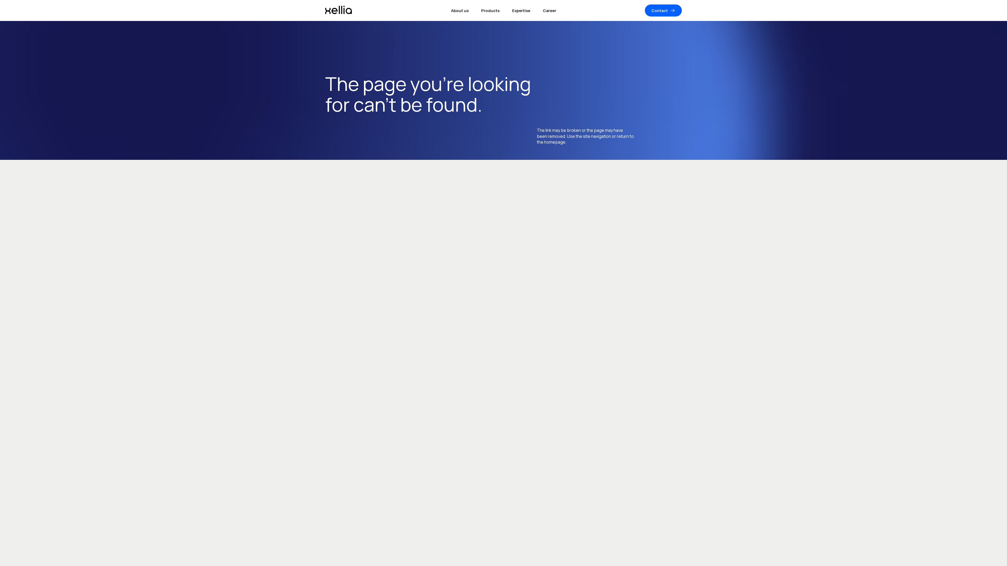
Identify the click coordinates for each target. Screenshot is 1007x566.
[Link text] (338, 10)
